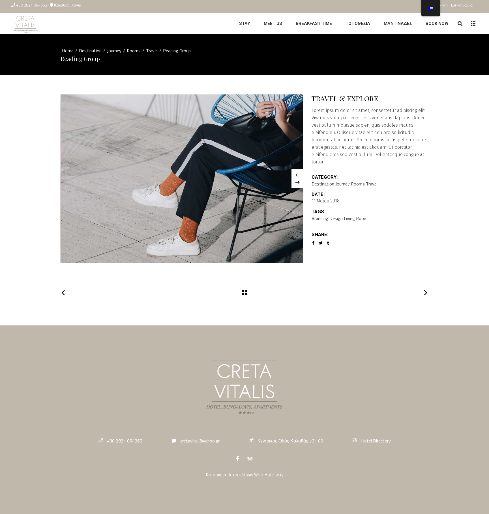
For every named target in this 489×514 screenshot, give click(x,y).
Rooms (134, 50)
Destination (90, 50)
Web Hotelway (268, 475)
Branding (320, 218)
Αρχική (441, 5)
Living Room (356, 218)
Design (336, 218)
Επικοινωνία (462, 5)
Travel (152, 50)
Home (68, 50)
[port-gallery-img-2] (182, 178)
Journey (114, 50)
